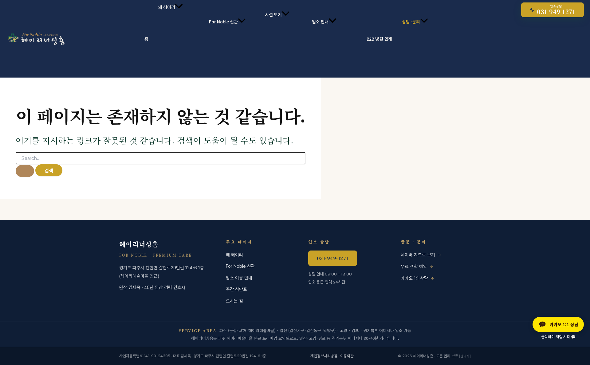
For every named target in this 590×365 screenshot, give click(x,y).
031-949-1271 (332, 258)
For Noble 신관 (223, 21)
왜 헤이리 (166, 7)
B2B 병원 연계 (379, 39)
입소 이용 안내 (239, 277)
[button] (179, 7)
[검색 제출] (25, 171)
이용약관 (347, 356)
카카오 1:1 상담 (414, 278)
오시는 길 (234, 300)
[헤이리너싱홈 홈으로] (35, 39)
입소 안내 (320, 21)
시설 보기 (273, 14)
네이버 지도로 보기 (418, 254)
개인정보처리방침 (323, 356)
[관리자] (465, 356)
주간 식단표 (236, 289)
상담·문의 (411, 21)
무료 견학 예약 (414, 266)
